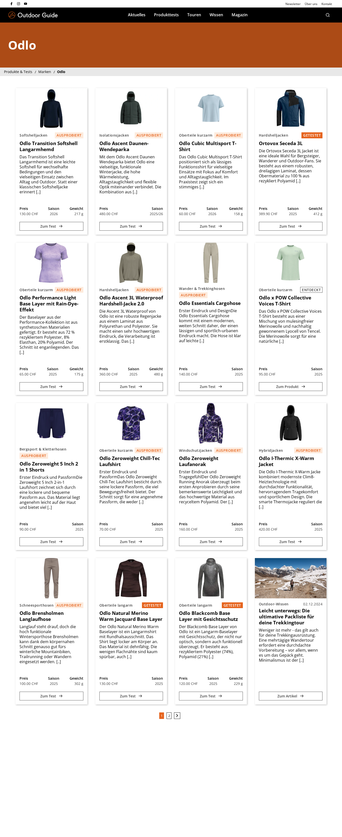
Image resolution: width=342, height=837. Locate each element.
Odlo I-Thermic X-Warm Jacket (286, 461)
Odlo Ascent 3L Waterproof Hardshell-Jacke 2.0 (131, 301)
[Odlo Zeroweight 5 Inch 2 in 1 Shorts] (51, 423)
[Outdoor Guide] (33, 15)
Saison (53, 208)
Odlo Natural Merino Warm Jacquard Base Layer (130, 616)
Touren (194, 15)
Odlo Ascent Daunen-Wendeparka (123, 146)
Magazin (240, 15)
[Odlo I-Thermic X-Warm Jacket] (291, 423)
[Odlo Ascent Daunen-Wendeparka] (131, 108)
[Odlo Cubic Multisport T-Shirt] (211, 108)
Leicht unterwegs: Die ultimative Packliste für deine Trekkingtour (286, 617)
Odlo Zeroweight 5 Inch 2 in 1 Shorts (49, 467)
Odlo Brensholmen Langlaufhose (42, 616)
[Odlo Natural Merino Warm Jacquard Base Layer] (131, 578)
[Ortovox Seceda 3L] (291, 108)
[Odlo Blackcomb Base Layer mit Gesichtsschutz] (211, 578)
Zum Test (48, 226)
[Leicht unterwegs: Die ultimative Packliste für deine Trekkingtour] (291, 578)
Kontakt (326, 4)
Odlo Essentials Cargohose (210, 303)
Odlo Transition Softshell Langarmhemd (49, 146)
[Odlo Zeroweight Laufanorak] (211, 423)
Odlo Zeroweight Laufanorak (198, 461)
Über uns (311, 4)
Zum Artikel (287, 696)
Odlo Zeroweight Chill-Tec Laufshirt (129, 461)
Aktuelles (136, 15)
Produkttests (166, 15)
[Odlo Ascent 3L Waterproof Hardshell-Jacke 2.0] (131, 263)
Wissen (216, 15)
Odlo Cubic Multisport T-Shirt (207, 146)
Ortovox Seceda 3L (281, 143)
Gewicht (76, 208)
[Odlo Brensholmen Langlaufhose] (51, 578)
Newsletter (293, 4)
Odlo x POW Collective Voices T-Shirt (285, 301)
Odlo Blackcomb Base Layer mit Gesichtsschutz (208, 616)
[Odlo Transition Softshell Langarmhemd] (51, 108)
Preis (24, 208)
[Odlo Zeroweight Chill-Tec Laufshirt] (131, 423)
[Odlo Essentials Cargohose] (211, 263)
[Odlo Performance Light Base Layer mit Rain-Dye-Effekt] (51, 263)
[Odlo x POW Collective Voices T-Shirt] (291, 263)
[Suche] (327, 15)
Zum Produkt (288, 386)
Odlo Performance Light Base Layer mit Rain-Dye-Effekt (49, 304)
